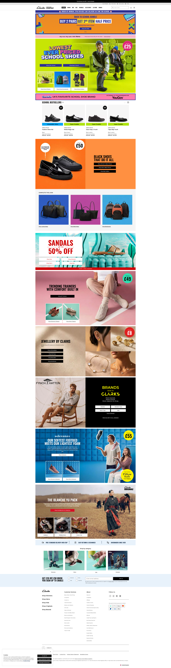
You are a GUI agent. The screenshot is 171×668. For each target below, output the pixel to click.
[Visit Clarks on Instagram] (113, 596)
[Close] (50, 651)
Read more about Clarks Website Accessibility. (83, 658)
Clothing (95, 7)
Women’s (72, 259)
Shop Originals (47, 606)
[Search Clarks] (119, 7)
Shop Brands (46, 609)
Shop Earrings (52, 354)
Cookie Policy (63, 654)
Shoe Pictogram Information (69, 617)
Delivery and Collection (68, 605)
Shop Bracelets (52, 357)
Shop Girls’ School (50, 65)
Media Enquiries (90, 622)
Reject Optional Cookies (44, 659)
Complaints (66, 597)
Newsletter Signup (84, 654)
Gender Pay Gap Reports (91, 617)
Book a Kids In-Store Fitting (69, 594)
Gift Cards (66, 607)
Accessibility (89, 597)
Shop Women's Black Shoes (105, 164)
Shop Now (49, 259)
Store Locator (66, 622)
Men (73, 7)
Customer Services (67, 602)
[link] (52, 121)
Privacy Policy (111, 581)
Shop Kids (45, 602)
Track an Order (67, 630)
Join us (121, 578)
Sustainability (89, 640)
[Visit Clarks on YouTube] (120, 596)
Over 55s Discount (90, 627)
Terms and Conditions (68, 627)
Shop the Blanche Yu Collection (62, 510)
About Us (88, 594)
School (63, 7)
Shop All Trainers (62, 296)
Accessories (88, 7)
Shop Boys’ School (74, 65)
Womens (72, 577)
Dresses (103, 406)
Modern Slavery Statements (92, 625)
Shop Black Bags (75, 226)
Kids (76, 7)
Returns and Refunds (68, 615)
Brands (100, 7)
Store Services (67, 625)
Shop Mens (46, 599)
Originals (81, 7)
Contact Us (66, 600)
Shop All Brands (110, 413)
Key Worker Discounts (91, 620)
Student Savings (90, 635)
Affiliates (88, 600)
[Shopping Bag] (134, 7)
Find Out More (107, 36)
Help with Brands (67, 610)
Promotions (89, 630)
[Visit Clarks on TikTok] (116, 596)
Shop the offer (85, 28)
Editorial (88, 615)
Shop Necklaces (52, 361)
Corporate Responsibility (91, 612)
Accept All (44, 655)
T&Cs (85, 31)
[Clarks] (45, 7)
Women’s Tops (118, 406)
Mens (79, 577)
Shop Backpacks (106, 226)
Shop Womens (47, 595)
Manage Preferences (44, 662)
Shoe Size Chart (67, 620)
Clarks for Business (90, 605)
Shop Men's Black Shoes (105, 167)
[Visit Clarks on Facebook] (110, 596)
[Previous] (125, 102)
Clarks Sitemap (89, 610)
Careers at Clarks (90, 602)
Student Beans (89, 633)
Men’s (49, 263)
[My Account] (131, 7)
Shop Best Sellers (105, 171)
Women (68, 7)
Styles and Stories (90, 638)
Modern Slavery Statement (73, 654)
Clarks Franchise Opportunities (93, 607)
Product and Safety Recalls (69, 612)
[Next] (128, 102)
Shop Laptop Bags (43, 226)
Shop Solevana (62, 455)
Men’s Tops (103, 410)
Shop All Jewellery (52, 350)
